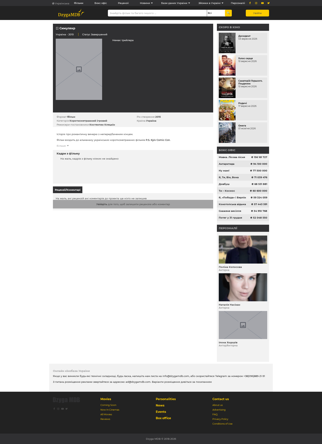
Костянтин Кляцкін (102, 124)
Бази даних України (174, 2)
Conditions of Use (222, 423)
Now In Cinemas (109, 409)
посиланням (204, 381)
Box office (163, 418)
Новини (145, 2)
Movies (105, 399)
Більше (61, 145)
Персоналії (238, 2)
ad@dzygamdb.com (138, 381)
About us (217, 405)
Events (161, 412)
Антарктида (226, 163)
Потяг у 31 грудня (230, 217)
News (160, 405)
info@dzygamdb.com (175, 376)
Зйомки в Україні (209, 2)
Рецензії (123, 2)
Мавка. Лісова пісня (232, 157)
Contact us (220, 399)
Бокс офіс (100, 2)
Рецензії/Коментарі (67, 189)
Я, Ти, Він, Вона (229, 177)
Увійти (257, 13)
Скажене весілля (230, 210)
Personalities (166, 399)
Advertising (219, 409)
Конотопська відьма (232, 204)
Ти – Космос (227, 190)
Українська (62, 3)
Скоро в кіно (229, 27)
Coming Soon (108, 405)
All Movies (106, 414)
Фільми (78, 2)
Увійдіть (101, 204)
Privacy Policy (220, 419)
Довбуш (224, 183)
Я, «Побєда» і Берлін (232, 197)
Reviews (105, 419)
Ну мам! (224, 170)
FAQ (214, 414)
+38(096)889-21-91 (254, 376)
